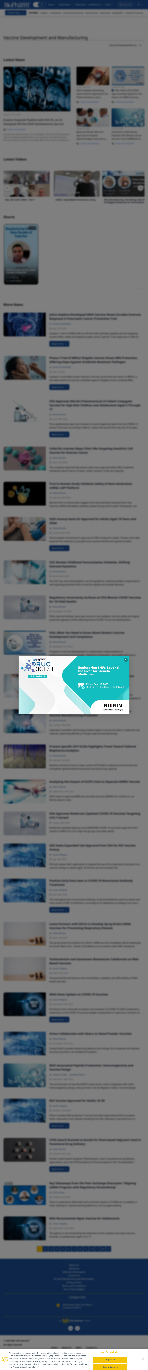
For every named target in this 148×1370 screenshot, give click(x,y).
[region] (74, 1359)
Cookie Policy (32, 1367)
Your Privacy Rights (110, 1352)
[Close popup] (126, 660)
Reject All (110, 1359)
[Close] (143, 1359)
